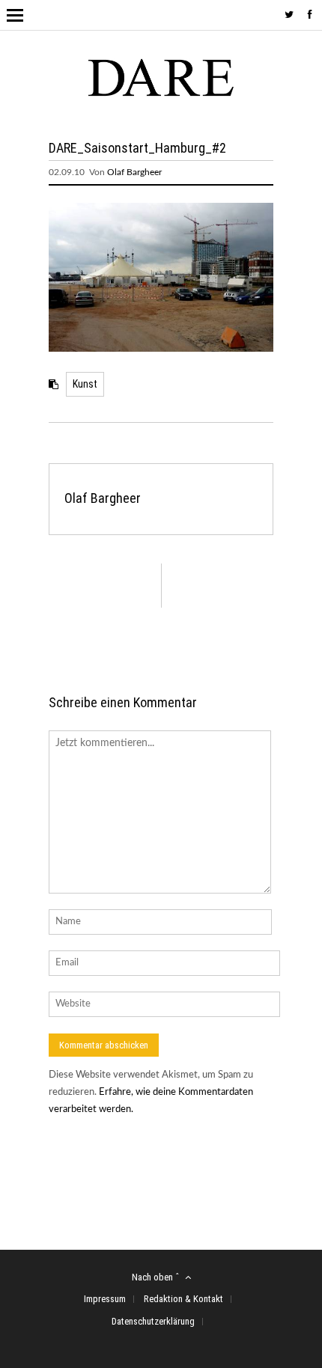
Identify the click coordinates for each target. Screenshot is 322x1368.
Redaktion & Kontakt (183, 1298)
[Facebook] (310, 15)
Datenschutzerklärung (153, 1321)
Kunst (85, 384)
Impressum (105, 1298)
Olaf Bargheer (134, 172)
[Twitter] (289, 15)
